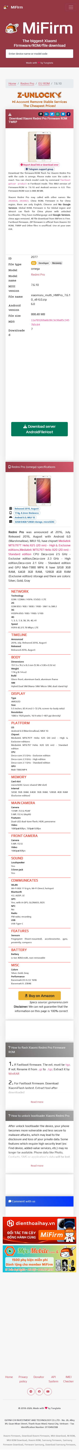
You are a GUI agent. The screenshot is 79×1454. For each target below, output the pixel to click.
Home (12, 83)
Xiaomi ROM (34, 1440)
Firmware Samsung (34, 1445)
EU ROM (44, 83)
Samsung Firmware (51, 1440)
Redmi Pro (27, 83)
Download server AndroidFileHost (41, 429)
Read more (37, 1101)
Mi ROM (71, 1436)
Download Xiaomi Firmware (35, 1436)
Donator (38, 1377)
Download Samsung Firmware (60, 1445)
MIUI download (58, 1436)
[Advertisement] (39, 243)
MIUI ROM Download (17, 1440)
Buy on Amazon (41, 995)
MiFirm (16, 7)
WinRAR (13, 1073)
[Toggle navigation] (71, 7)
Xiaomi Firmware (11, 1436)
